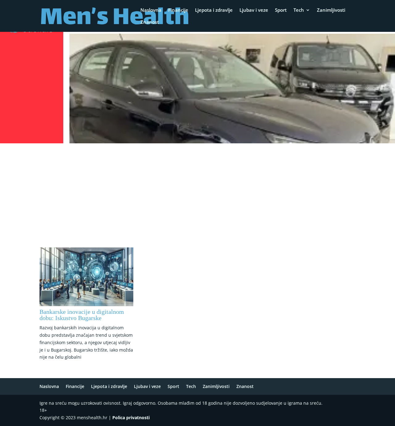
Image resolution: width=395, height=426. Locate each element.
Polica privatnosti (131, 417)
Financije (178, 10)
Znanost (149, 22)
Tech (298, 10)
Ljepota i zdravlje (214, 10)
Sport (281, 10)
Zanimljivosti (331, 10)
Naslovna (150, 10)
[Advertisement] (197, 192)
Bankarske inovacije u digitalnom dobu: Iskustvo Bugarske (82, 314)
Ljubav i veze (253, 10)
